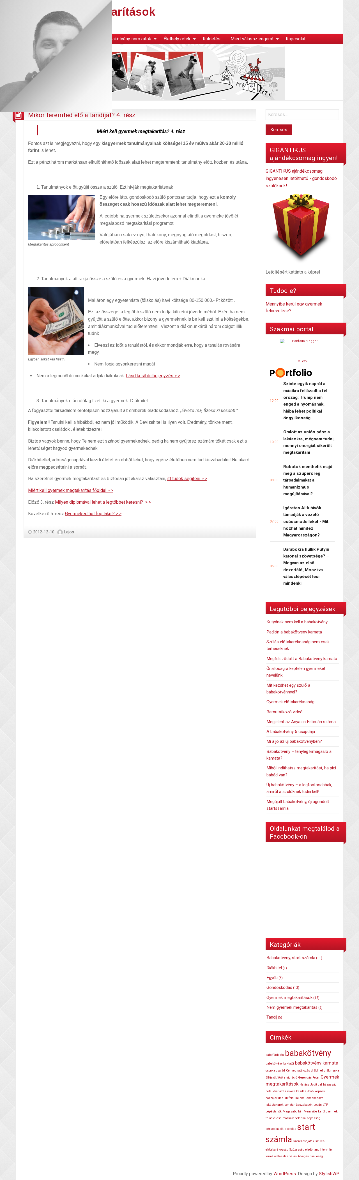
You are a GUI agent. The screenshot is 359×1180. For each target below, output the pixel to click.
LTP (325, 1105)
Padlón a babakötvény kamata (294, 632)
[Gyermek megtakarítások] (150, 72)
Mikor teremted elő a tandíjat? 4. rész (81, 115)
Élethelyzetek (177, 38)
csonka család (275, 1070)
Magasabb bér (293, 1111)
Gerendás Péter (308, 1077)
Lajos (69, 532)
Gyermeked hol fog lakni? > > (93, 513)
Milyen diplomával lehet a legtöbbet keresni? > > (103, 502)
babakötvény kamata (316, 1063)
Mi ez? (302, 361)
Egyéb (272, 977)
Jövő (310, 1091)
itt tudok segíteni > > (187, 478)
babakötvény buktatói (280, 1063)
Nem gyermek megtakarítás (291, 1007)
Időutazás (279, 1091)
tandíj (317, 1149)
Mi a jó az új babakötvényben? (294, 741)
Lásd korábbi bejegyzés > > (153, 375)
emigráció (290, 1077)
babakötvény (308, 1053)
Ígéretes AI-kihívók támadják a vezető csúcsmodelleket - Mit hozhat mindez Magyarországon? (305, 521)
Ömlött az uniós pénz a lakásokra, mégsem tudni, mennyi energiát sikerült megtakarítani (309, 442)
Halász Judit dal (311, 1084)
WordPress (284, 1173)
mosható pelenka (294, 1118)
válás (293, 1156)
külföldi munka (294, 1098)
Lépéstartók (274, 1111)
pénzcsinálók (275, 1129)
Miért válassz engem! (252, 38)
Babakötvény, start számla (290, 957)
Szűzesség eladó (300, 1149)
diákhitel (317, 1070)
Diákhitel (274, 967)
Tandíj (271, 1017)
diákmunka (331, 1070)
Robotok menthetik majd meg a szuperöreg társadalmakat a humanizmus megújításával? (307, 480)
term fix (327, 1149)
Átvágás (303, 1156)
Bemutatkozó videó (284, 711)
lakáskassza (314, 1098)
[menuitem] (129, 39)
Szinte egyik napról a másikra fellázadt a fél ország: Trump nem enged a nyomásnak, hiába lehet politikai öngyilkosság (305, 400)
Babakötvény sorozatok (128, 38)
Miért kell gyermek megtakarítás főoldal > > (70, 490)
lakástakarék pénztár (280, 1105)
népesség (313, 1118)
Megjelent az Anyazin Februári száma (301, 721)
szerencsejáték (303, 1141)
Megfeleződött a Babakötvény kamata (301, 658)
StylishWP (329, 1173)
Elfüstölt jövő (274, 1077)
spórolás (290, 1129)
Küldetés (211, 38)
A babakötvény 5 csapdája (290, 731)
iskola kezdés (296, 1091)
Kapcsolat (295, 38)
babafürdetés (275, 1055)
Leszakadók (304, 1105)
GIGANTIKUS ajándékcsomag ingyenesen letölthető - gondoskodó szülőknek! (301, 178)
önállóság (316, 1156)
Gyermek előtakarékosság (290, 701)
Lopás (318, 1105)
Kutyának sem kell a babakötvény (297, 621)
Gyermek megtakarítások (289, 997)
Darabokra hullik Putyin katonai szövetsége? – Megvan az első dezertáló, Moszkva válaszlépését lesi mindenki (306, 566)
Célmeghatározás (298, 1070)
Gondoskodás (279, 987)
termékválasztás (277, 1156)
